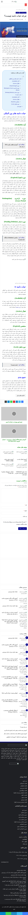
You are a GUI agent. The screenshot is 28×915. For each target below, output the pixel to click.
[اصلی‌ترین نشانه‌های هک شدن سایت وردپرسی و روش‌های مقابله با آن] (23, 704)
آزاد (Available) (15, 81)
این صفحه (18, 307)
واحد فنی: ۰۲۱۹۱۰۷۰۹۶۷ (22, 858)
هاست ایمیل (24, 797)
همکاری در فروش (23, 837)
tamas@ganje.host (5, 862)
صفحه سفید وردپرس (12, 591)
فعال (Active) (16, 83)
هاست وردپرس (23, 788)
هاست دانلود (24, 795)
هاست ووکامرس (23, 790)
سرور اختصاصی (23, 824)
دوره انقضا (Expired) (14, 85)
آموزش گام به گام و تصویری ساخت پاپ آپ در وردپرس (14, 872)
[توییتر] (19, 402)
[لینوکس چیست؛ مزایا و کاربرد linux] (23, 695)
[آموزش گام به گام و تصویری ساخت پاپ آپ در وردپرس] (23, 601)
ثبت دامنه (25, 781)
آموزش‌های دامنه (19, 9)
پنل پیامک (25, 844)
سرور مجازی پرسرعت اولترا (20, 821)
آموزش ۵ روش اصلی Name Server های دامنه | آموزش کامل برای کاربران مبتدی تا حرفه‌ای (9, 621)
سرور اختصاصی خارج (22, 826)
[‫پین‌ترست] (14, 402)
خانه (25, 9)
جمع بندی (19, 106)
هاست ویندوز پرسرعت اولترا (20, 802)
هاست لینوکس (24, 785)
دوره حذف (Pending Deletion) (12, 92)
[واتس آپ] (11, 402)
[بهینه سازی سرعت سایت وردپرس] (23, 608)
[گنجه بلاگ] (14, 1)
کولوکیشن (24, 839)
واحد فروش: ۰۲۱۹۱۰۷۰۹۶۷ (21, 855)
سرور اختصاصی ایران (22, 828)
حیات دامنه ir (18, 94)
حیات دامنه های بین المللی (15, 78)
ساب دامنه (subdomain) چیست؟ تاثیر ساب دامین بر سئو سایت (21, 473)
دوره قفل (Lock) (15, 104)
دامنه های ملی (20, 395)
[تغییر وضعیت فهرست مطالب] (23, 76)
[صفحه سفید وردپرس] (23, 594)
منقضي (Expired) (15, 101)
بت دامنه (20, 154)
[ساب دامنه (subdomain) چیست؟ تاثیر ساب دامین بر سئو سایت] (21, 466)
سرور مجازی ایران (23, 817)
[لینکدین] (17, 402)
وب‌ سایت (25, 516)
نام (26, 505)
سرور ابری (24, 810)
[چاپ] (6, 402)
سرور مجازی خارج (23, 814)
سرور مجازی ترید (23, 819)
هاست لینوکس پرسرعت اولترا (20, 792)
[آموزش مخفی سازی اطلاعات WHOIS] (7, 454)
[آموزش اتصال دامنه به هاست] (21, 454)
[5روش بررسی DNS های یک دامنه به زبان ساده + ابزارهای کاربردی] (23, 679)
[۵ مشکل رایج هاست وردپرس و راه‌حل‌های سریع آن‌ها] (23, 714)
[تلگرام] (8, 402)
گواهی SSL (24, 841)
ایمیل (25, 510)
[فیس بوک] (22, 402)
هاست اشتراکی (23, 783)
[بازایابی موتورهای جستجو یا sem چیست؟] (7, 466)
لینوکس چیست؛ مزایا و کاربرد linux (9, 693)
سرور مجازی (24, 812)
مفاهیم (17, 12)
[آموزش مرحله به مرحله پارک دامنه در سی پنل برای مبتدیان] (23, 615)
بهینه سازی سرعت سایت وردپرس (9, 605)
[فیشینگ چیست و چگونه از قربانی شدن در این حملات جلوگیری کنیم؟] (23, 687)
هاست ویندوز (24, 799)
